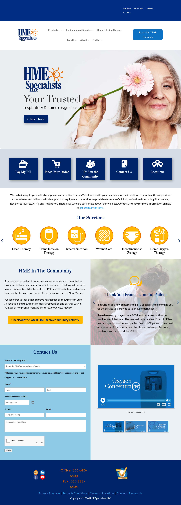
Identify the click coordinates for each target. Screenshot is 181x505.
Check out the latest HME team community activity (45, 320)
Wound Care (104, 249)
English (96, 40)
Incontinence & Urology (132, 251)
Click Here (36, 119)
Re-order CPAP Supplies (148, 34)
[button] (94, 302)
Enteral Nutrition (77, 249)
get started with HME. (92, 207)
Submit (8, 450)
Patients (127, 8)
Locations (72, 40)
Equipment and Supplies (78, 29)
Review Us (135, 493)
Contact (127, 12)
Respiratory (54, 29)
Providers (138, 8)
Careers (149, 8)
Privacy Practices (49, 493)
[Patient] (32, 402)
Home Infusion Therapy (109, 29)
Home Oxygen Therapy (159, 251)
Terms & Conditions (75, 493)
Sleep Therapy (21, 249)
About (83, 40)
